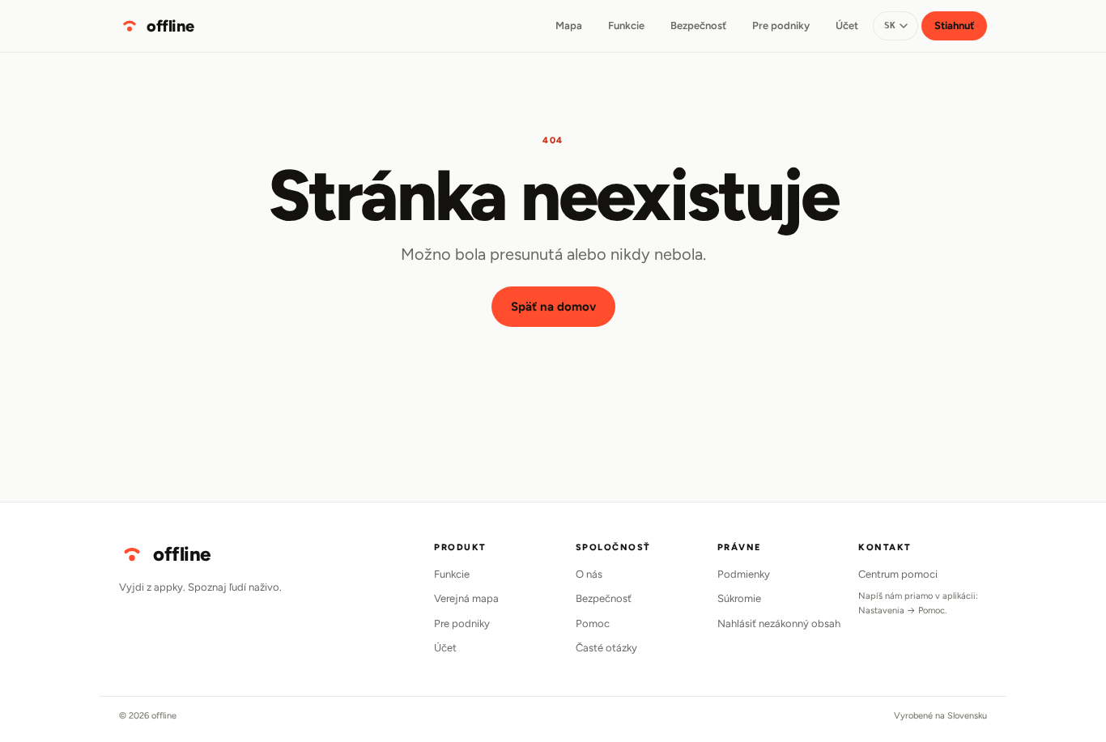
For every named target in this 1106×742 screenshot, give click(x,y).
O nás (589, 574)
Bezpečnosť (698, 25)
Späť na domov (553, 306)
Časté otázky (606, 648)
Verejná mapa (466, 598)
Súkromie (739, 598)
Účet (847, 25)
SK (890, 25)
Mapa (568, 25)
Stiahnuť (954, 25)
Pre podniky (781, 25)
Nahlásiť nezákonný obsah (778, 623)
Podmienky (743, 574)
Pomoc (593, 623)
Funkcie (626, 25)
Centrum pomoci (898, 574)
